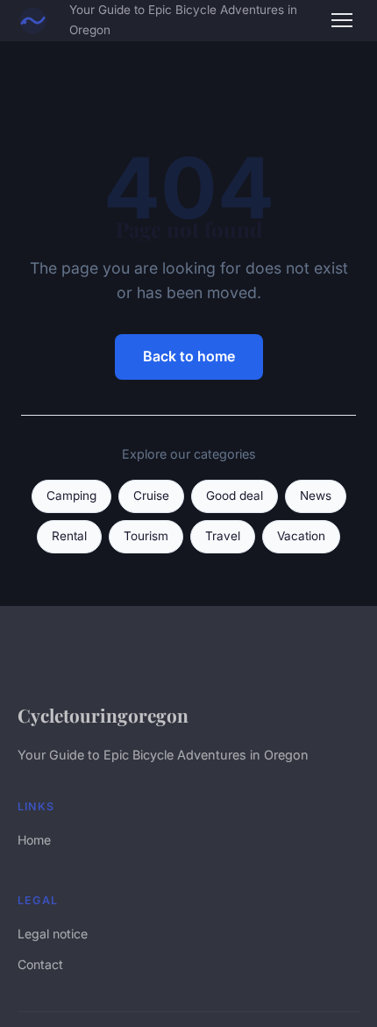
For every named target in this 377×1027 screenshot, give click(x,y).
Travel (222, 536)
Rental (69, 536)
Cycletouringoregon (103, 714)
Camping (71, 496)
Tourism (146, 536)
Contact (40, 964)
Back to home (189, 356)
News (315, 496)
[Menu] (341, 20)
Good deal (234, 496)
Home (34, 839)
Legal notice (53, 933)
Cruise (151, 496)
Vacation (301, 536)
